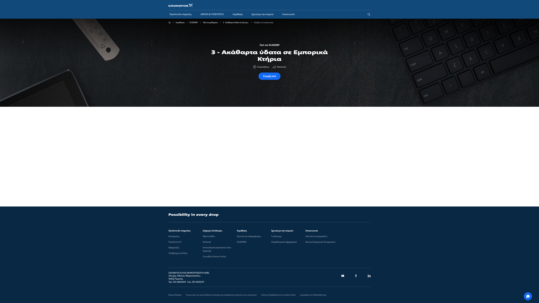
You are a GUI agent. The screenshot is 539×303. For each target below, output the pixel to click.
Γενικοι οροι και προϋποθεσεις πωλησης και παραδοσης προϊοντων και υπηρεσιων (221, 295)
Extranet (207, 241)
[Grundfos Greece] (169, 22)
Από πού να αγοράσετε (316, 236)
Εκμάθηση (242, 230)
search (369, 14)
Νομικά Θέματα (174, 295)
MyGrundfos (209, 236)
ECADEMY (241, 241)
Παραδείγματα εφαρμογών (284, 241)
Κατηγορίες (173, 236)
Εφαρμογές (173, 247)
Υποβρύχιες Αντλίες (177, 253)
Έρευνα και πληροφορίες (249, 236)
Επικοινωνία (311, 230)
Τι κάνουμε (276, 236)
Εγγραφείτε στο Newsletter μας (313, 295)
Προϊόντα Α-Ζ (174, 241)
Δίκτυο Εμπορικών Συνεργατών (320, 241)
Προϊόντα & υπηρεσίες (179, 230)
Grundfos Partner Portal (214, 256)
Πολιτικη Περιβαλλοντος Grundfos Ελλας (278, 295)
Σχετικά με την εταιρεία (282, 230)
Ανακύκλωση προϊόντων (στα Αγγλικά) (217, 249)
